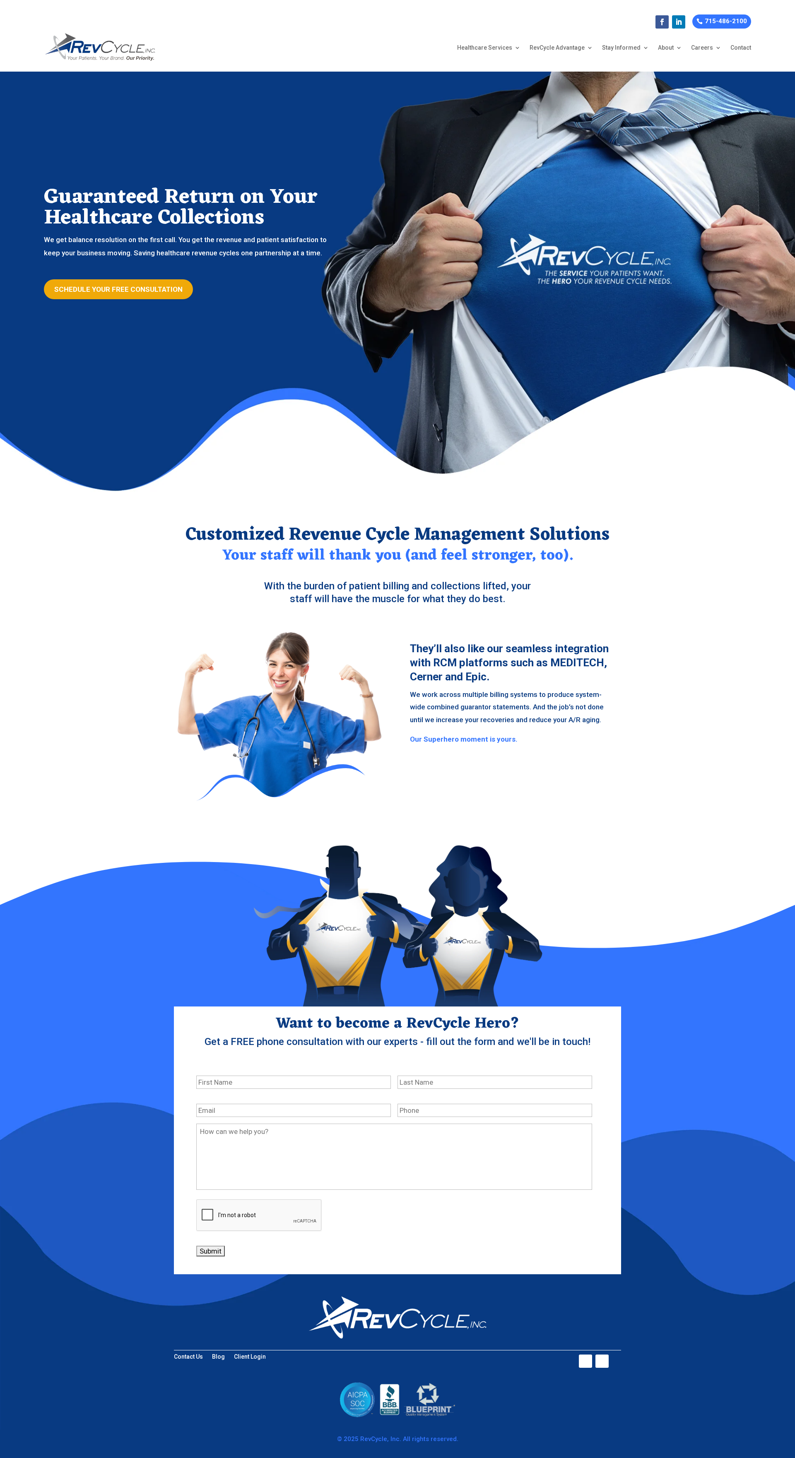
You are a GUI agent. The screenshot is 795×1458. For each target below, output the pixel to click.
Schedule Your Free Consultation (118, 289)
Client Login (250, 1357)
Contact (740, 47)
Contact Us (188, 1357)
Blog (218, 1357)
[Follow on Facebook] (662, 22)
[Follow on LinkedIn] (678, 22)
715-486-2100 (726, 21)
